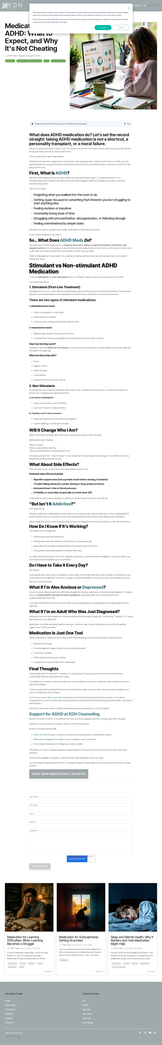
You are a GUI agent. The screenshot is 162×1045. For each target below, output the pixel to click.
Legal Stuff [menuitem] (8, 1033)
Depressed (92, 587)
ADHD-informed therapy (44, 735)
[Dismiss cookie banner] (128, 8)
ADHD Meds (71, 240)
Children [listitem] (31, 963)
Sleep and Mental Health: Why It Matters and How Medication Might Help (132, 940)
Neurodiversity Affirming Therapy (29, 61)
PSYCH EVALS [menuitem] (10, 1005)
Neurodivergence (58, 61)
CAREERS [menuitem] (9, 1018)
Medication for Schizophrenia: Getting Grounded (79, 938)
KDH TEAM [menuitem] (87, 1014)
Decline (120, 27)
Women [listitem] (135, 963)
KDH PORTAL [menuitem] (88, 1023)
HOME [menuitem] (7, 1001)
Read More (47, 971)
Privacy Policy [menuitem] (18, 1033)
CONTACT (137, 6)
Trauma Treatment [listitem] (118, 967)
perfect (84, 148)
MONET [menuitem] (86, 1005)
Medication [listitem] (12, 967)
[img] (125, 123)
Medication (10, 61)
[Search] (144, 6)
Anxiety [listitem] (22, 963)
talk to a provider (54, 697)
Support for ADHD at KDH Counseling (64, 713)
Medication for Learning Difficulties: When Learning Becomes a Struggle (25, 940)
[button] (32, 124)
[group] (81, 123)
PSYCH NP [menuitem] (87, 1018)
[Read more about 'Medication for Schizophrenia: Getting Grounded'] (81, 907)
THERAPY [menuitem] (9, 1014)
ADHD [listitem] (22, 967)
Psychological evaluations (45, 744)
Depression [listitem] (12, 963)
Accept (103, 27)
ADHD (46, 61)
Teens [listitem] (40, 963)
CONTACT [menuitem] (9, 1023)
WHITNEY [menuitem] (87, 1010)
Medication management (44, 739)
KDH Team (13, 56)
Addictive (61, 503)
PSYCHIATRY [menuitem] (10, 1010)
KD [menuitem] (84, 1001)
